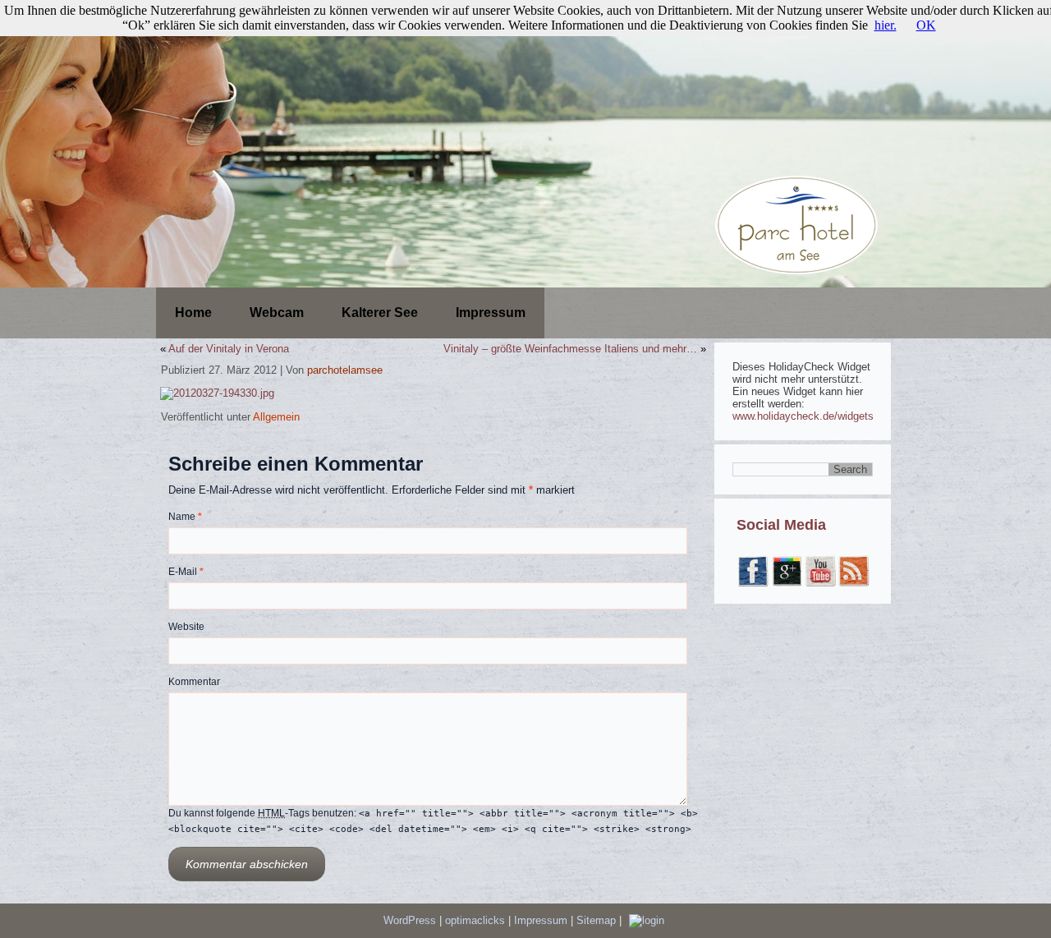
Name (185, 516)
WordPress (409, 920)
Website (186, 626)
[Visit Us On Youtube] (820, 583)
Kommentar (194, 681)
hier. (885, 25)
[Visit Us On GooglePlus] (786, 583)
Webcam (277, 313)
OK (926, 25)
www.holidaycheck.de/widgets (803, 416)
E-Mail (186, 571)
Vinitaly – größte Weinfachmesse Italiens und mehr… (570, 349)
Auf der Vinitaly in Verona (228, 349)
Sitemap (597, 920)
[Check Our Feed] (853, 583)
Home (193, 313)
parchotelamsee (345, 370)
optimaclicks (476, 920)
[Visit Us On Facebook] (752, 583)
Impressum (491, 313)
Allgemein (276, 417)
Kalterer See (380, 313)
